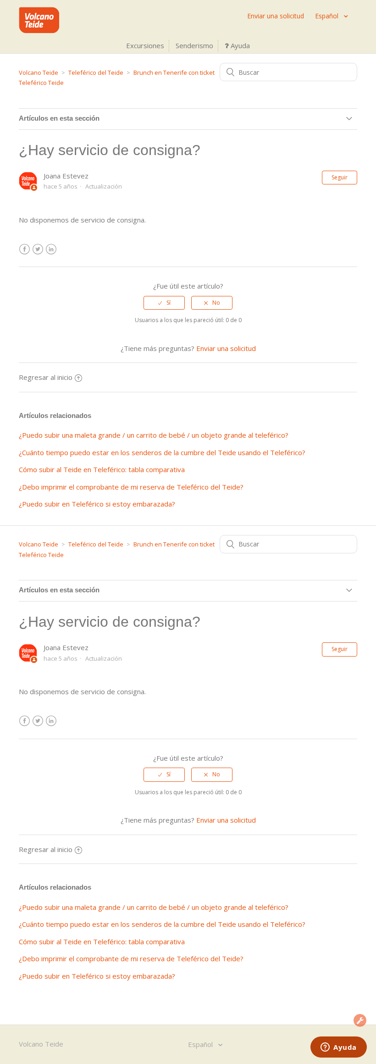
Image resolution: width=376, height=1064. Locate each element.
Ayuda (239, 45)
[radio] (164, 303)
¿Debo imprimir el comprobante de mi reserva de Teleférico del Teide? (131, 486)
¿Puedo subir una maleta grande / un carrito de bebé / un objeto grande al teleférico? (153, 435)
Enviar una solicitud (275, 15)
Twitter (38, 249)
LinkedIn (51, 249)
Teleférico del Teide (95, 72)
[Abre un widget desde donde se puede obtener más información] (338, 1047)
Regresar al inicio (45, 377)
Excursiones (145, 45)
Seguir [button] (340, 177)
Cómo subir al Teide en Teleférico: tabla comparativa (102, 469)
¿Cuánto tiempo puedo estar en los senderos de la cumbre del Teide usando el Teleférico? (162, 452)
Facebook (24, 249)
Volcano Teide (38, 72)
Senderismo (194, 45)
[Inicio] (39, 30)
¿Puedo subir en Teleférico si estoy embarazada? (97, 503)
